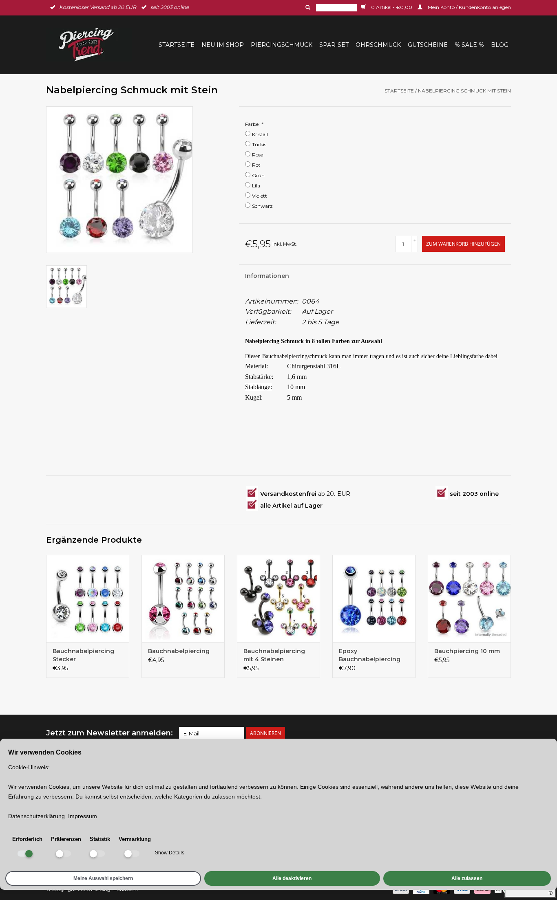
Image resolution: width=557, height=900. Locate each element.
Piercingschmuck (281, 44)
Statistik (100, 839)
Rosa (257, 155)
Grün (258, 175)
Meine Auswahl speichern (103, 878)
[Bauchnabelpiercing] (183, 598)
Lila (256, 186)
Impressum (82, 816)
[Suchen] (307, 7)
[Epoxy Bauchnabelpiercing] (374, 598)
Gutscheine (428, 44)
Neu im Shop (222, 44)
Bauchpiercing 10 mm (467, 651)
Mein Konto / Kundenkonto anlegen (469, 7)
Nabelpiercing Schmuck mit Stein (464, 91)
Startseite (177, 44)
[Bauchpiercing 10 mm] (469, 598)
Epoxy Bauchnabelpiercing (369, 655)
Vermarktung (135, 839)
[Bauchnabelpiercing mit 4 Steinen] (278, 598)
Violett (259, 196)
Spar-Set (334, 44)
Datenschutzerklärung (36, 816)
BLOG (499, 44)
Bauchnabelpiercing (179, 651)
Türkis (259, 144)
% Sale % (469, 44)
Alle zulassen (466, 878)
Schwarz (262, 206)
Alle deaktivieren (292, 878)
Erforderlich (27, 839)
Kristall (260, 134)
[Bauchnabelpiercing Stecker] (87, 598)
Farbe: (254, 124)
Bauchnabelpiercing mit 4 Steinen (274, 655)
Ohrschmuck (378, 44)
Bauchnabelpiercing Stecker (83, 655)
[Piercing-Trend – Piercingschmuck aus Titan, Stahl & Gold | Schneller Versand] (91, 45)
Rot (256, 165)
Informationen (267, 275)
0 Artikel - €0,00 (391, 7)
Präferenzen (66, 839)
